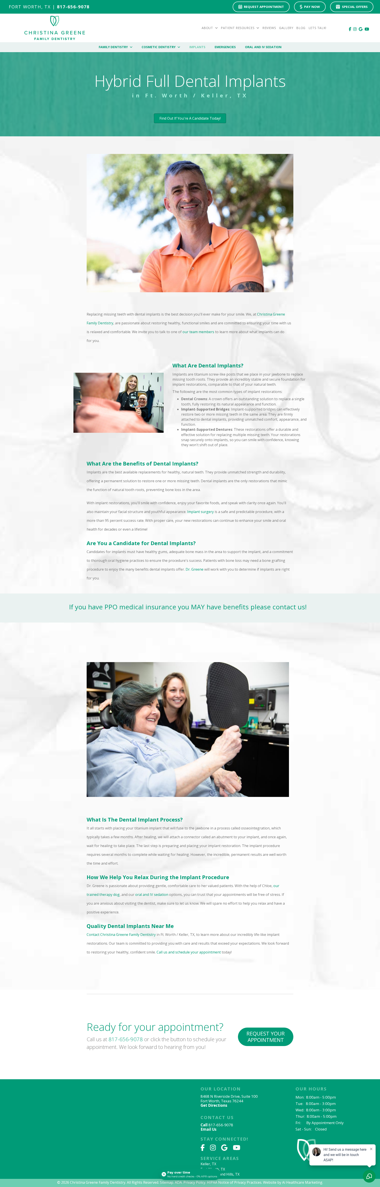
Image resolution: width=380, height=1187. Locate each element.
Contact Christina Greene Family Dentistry (122, 934)
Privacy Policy (194, 1182)
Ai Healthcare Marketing (302, 1182)
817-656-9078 (125, 1039)
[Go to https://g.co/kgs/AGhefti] (240, 1098)
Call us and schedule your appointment (189, 952)
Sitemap (166, 1182)
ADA (178, 1182)
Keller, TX (208, 1163)
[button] (265, 1037)
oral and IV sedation (151, 894)
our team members (198, 331)
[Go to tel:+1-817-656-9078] (61, 8)
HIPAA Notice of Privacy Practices (234, 1182)
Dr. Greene (194, 569)
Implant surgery (200, 511)
